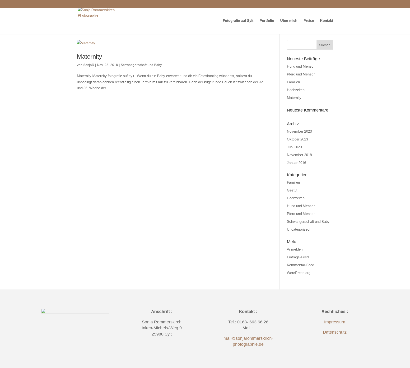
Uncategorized (298, 229)
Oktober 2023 (297, 139)
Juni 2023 (294, 147)
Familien (293, 82)
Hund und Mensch (301, 66)
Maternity (89, 56)
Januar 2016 (296, 163)
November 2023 (299, 131)
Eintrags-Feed (298, 257)
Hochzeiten (295, 90)
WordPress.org (298, 273)
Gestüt (292, 190)
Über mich (288, 21)
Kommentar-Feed (300, 265)
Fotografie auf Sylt (238, 21)
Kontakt (326, 21)
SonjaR (88, 65)
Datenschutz (335, 332)
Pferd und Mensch (301, 74)
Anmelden (295, 249)
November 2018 (299, 155)
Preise (308, 21)
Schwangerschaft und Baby (141, 65)
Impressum (334, 322)
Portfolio (267, 21)
